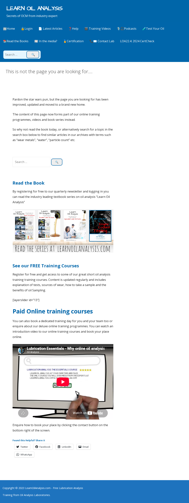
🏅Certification (73, 41)
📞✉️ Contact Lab (102, 41)
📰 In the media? (45, 41)
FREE (35, 266)
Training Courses (60, 266)
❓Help (73, 29)
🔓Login (26, 29)
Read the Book (28, 183)
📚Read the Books (15, 41)
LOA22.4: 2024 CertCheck (137, 41)
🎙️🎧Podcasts (126, 29)
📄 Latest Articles (50, 29)
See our (21, 266)
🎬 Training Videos (97, 29)
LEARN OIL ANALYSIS (34, 8)
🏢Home (9, 29)
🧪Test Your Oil (153, 29)
